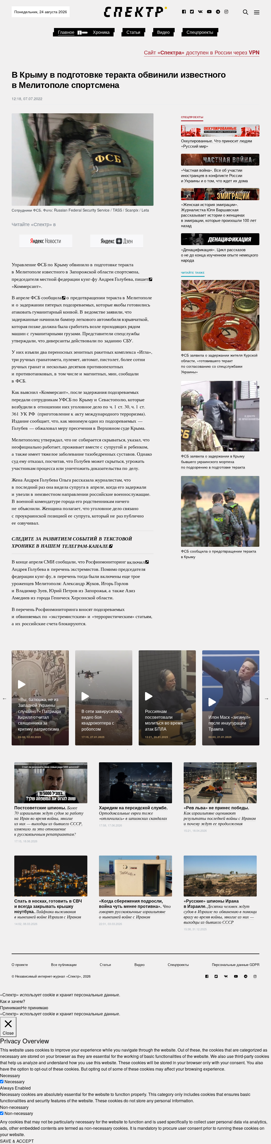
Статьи (133, 32)
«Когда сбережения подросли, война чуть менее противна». (135, 908)
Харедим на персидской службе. (133, 812)
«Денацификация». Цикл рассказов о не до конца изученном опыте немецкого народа (219, 254)
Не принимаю (34, 1007)
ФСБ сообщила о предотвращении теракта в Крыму (218, 553)
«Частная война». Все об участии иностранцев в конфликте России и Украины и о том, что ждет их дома (214, 175)
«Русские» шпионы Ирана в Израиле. (220, 911)
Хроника (101, 32)
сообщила (51, 297)
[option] (40, 697)
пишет (141, 279)
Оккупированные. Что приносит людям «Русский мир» (216, 143)
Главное (66, 32)
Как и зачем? (12, 1001)
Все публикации (63, 964)
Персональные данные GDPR (235, 964)
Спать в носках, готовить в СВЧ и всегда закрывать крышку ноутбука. (48, 908)
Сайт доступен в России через (201, 52)
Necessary (14, 1081)
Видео (163, 32)
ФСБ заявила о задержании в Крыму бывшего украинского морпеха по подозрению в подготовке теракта (213, 461)
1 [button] (127, 749)
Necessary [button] (10, 1075)
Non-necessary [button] (14, 1107)
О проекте (20, 964)
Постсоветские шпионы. (48, 820)
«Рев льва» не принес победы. (220, 815)
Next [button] (266, 698)
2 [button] (135, 749)
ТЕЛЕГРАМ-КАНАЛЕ (85, 546)
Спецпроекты (200, 32)
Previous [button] (4, 698)
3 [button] (143, 749)
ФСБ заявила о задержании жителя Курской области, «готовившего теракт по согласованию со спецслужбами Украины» (219, 363)
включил (136, 561)
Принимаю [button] (10, 1007)
